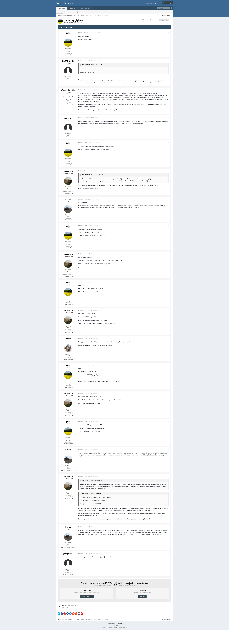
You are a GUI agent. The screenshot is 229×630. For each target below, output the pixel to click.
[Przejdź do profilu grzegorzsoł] (68, 563)
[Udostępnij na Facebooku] (62, 613)
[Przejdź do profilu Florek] (68, 209)
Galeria (66, 12)
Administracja (74, 12)
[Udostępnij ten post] (168, 32)
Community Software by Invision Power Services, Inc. (114, 627)
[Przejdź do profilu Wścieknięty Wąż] (68, 96)
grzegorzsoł (68, 553)
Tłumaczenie (111, 624)
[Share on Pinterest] (82, 613)
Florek (68, 199)
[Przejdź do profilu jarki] (60, 21)
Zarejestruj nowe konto (86, 596)
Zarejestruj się (167, 3)
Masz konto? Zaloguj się (152, 3)
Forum (59, 12)
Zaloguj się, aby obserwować (150, 20)
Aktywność (72, 8)
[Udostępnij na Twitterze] (59, 613)
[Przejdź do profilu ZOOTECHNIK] (68, 71)
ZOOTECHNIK (68, 61)
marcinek (68, 118)
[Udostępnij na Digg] (67, 613)
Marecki (68, 338)
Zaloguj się (142, 596)
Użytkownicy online (87, 12)
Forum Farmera (64, 3)
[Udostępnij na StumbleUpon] (76, 613)
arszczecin (68, 171)
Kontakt (119, 624)
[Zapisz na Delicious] (70, 613)
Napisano (85, 32)
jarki (75, 22)
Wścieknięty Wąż (68, 90)
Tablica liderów (98, 12)
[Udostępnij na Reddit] (73, 613)
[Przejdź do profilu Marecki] (68, 348)
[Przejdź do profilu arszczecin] (68, 181)
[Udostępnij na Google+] (64, 613)
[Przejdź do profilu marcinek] (68, 128)
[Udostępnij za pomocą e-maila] (79, 613)
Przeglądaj (62, 8)
